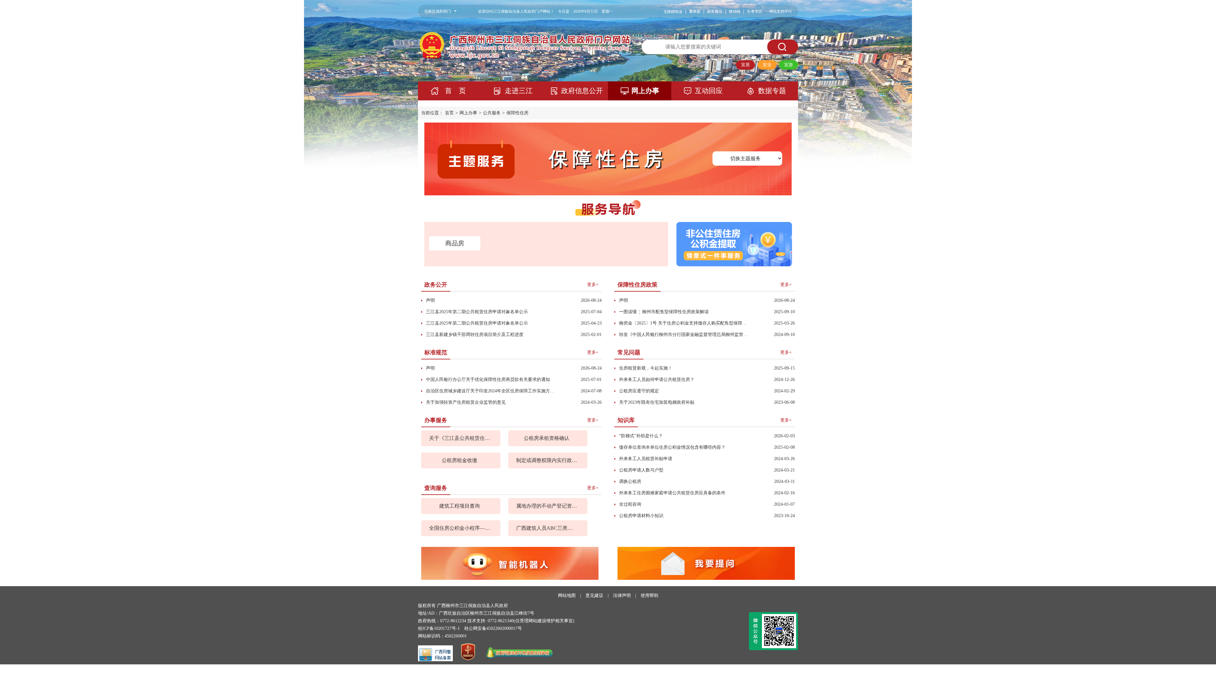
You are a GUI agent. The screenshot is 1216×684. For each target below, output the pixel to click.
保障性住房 (517, 113)
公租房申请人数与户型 (641, 470)
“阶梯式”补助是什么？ (641, 436)
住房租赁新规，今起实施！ (645, 368)
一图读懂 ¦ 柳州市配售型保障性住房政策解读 (664, 311)
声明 (430, 300)
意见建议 (594, 595)
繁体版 (694, 11)
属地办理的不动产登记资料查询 (546, 506)
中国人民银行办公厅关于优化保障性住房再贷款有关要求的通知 (488, 379)
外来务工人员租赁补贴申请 (645, 458)
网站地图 (567, 595)
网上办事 (645, 91)
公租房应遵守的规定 (639, 391)
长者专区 (754, 11)
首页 (449, 113)
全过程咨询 (630, 504)
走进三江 (519, 91)
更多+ (592, 284)
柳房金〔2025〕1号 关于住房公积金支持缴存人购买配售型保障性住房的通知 (684, 323)
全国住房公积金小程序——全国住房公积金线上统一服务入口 (459, 528)
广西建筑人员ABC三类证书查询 (546, 528)
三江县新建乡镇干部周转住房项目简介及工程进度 (474, 334)
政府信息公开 (582, 91)
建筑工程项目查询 (459, 506)
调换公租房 (630, 481)
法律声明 (622, 595)
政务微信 (714, 11)
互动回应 (709, 91)
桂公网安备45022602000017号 (493, 628)
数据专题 (772, 91)
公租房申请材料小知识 (641, 515)
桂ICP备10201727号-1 (439, 628)
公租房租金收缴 (459, 460)
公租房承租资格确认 (546, 438)
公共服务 (492, 113)
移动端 (734, 11)
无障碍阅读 (672, 12)
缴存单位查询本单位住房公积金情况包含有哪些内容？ (672, 447)
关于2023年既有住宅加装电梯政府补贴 (656, 402)
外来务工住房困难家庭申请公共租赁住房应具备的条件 (672, 493)
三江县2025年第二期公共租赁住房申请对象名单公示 (477, 311)
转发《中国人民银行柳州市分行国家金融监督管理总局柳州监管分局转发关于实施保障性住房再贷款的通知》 (684, 334)
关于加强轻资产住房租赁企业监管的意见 (466, 402)
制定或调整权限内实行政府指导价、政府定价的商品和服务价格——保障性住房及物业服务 (546, 460)
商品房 (454, 243)
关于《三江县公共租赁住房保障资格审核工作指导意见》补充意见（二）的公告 (459, 438)
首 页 (455, 91)
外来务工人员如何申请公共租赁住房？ (656, 379)
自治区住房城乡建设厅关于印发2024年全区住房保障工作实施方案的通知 (491, 391)
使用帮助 (649, 595)
